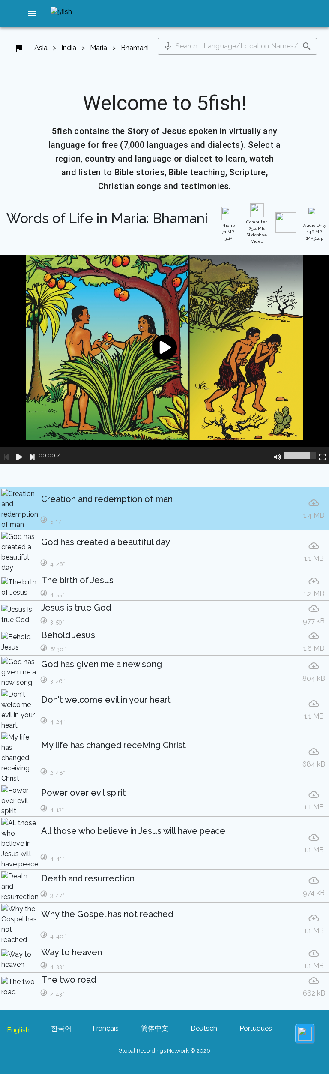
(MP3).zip (314, 232)
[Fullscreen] (322, 455)
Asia (41, 48)
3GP (228, 232)
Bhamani (135, 48)
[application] (164, 359)
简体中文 (154, 1028)
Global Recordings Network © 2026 (164, 1050)
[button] (32, 14)
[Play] (19, 455)
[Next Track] (32, 455)
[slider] (300, 455)
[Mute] (277, 455)
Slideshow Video (256, 232)
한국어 (61, 1028)
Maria (98, 48)
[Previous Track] (6, 455)
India (68, 48)
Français (106, 1028)
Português (255, 1028)
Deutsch (204, 1028)
